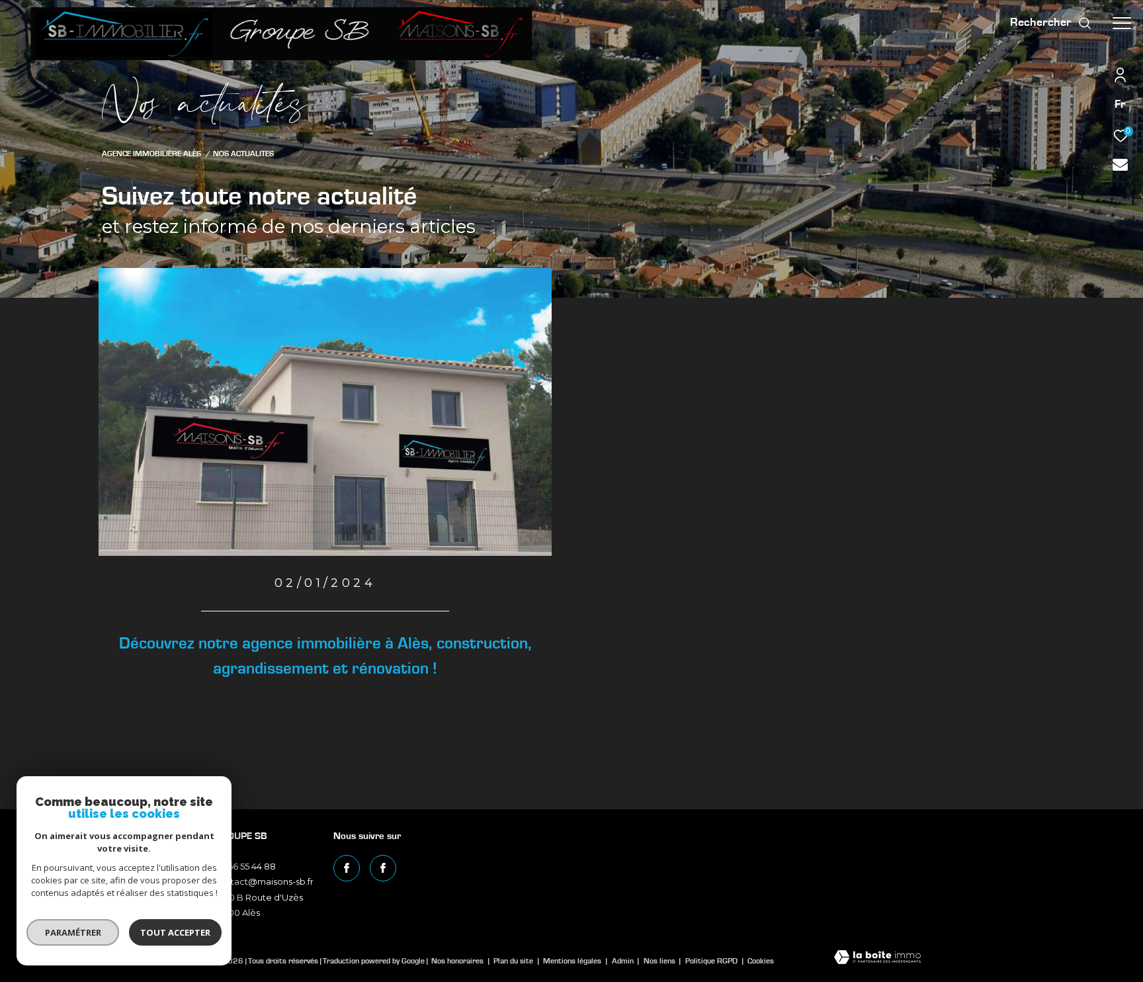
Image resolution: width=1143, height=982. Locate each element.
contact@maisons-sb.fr (264, 881)
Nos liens (660, 961)
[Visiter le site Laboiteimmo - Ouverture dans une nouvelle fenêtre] (877, 958)
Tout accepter (175, 932)
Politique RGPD (711, 961)
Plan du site (514, 961)
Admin (624, 961)
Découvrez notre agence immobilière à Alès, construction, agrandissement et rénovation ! (325, 656)
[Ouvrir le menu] (1122, 23)
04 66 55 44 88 (245, 866)
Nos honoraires (457, 961)
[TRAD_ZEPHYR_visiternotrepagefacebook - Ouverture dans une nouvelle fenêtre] (346, 868)
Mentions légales (573, 961)
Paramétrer (73, 932)
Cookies (760, 961)
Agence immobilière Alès (151, 154)
